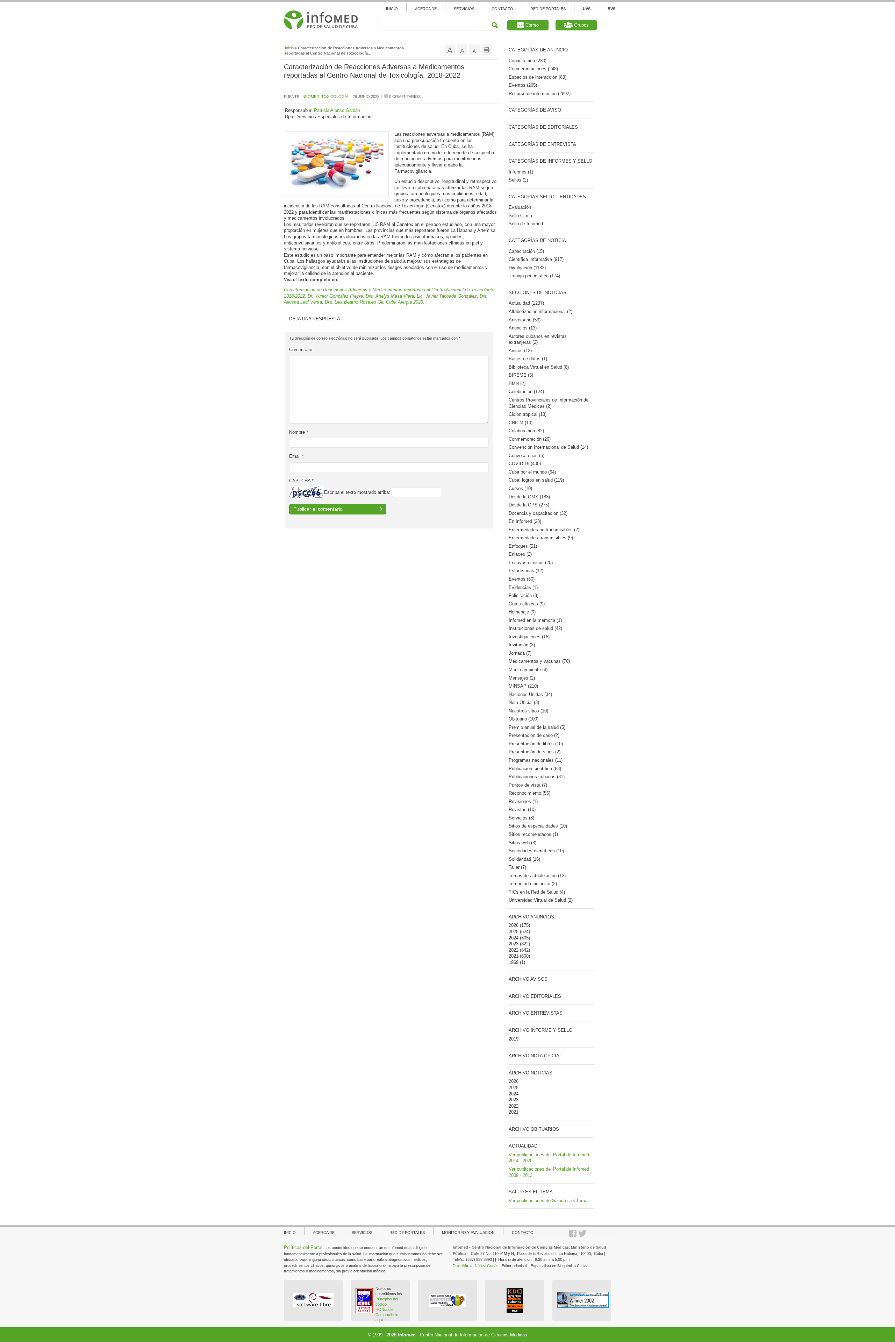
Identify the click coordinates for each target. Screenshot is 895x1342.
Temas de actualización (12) (537, 875)
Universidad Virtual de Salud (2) (541, 900)
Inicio (392, 9)
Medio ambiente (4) (528, 669)
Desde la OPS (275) (529, 504)
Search (495, 25)
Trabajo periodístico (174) (534, 275)
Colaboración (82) (526, 430)
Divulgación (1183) (527, 267)
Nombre (298, 432)
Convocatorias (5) (526, 455)
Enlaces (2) (520, 554)
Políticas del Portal (303, 1247)
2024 (513, 937)
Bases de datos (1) (528, 358)
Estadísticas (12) (526, 570)
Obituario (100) (523, 719)
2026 (513, 925)
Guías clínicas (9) (527, 603)
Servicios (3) (521, 818)
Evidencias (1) (523, 587)
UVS (586, 9)
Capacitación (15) (526, 251)
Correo (531, 25)
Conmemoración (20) (530, 439)
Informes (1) (521, 172)
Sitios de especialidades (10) (538, 826)
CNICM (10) (520, 422)
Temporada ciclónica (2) (533, 883)
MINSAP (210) (523, 686)
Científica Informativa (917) (536, 259)
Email (296, 456)
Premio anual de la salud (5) (537, 727)
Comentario (300, 349)
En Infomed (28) (525, 521)
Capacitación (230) (527, 60)
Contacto (502, 9)
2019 (513, 1039)
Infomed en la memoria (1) (535, 620)
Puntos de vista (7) (528, 785)
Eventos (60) (522, 579)
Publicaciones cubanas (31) (537, 776)
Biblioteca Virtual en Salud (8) (539, 367)
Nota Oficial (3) (524, 702)
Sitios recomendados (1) (533, 834)
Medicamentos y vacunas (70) (539, 661)
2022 (513, 950)
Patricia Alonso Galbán (337, 110)
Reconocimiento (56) (529, 793)
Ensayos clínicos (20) (531, 562)
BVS (611, 9)
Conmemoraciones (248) (533, 68)
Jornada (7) (520, 653)
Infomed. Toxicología (324, 96)
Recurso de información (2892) (540, 93)
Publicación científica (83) (535, 768)
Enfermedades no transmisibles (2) (544, 529)
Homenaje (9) (522, 612)
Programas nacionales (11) (536, 760)
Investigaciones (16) (529, 636)
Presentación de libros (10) (536, 743)
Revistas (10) (522, 809)
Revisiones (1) (523, 801)
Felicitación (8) (523, 595)
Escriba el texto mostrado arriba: (357, 492)
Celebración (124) (526, 391)
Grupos (581, 25)
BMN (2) (517, 383)
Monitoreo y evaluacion (468, 1232)
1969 (513, 962)
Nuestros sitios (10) (528, 710)
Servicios (464, 9)
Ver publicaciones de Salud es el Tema (548, 1200)
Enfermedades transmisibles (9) (541, 537)
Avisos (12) (520, 350)
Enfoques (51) (523, 546)
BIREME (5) (521, 375)
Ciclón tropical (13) (527, 414)
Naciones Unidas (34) (530, 694)
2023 (513, 943)
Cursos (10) (520, 488)
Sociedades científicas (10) (536, 850)
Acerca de (426, 9)
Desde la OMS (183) (529, 496)
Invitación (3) (522, 644)
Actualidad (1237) (526, 303)
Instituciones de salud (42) (535, 628)
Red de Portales (548, 9)
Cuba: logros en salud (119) (536, 480)
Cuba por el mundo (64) (532, 472)
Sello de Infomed (526, 223)
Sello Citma (520, 215)
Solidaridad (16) (524, 859)
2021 (513, 956)
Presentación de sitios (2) (534, 751)
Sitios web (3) (522, 842)
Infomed (407, 1334)
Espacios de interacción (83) (537, 77)
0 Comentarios (404, 96)
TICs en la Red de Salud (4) (537, 892)
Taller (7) (517, 867)
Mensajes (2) (522, 678)
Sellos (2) (518, 180)
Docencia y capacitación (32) (538, 513)
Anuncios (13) (523, 328)
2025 (513, 931)
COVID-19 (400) (525, 463)
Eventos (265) (523, 85)
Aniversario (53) (524, 319)
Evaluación (520, 207)
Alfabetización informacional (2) (540, 311)
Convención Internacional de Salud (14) (548, 447)
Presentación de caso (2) (534, 735)
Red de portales (407, 1232)
